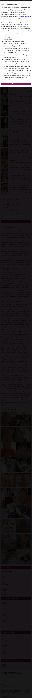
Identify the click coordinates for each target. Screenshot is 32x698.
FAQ (27, 30)
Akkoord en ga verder (16, 84)
